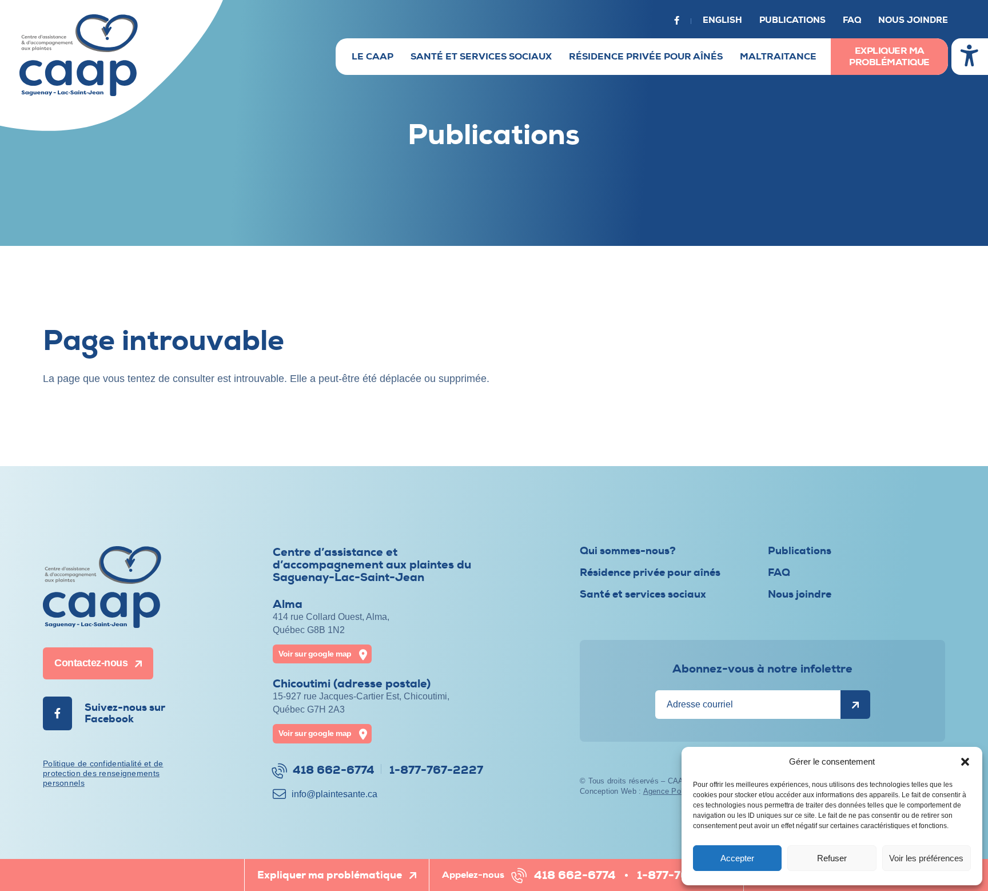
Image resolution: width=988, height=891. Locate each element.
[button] (965, 761)
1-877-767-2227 (684, 875)
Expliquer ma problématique (889, 56)
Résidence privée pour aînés (646, 56)
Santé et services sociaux (481, 56)
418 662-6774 (575, 875)
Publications (792, 20)
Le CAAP (372, 56)
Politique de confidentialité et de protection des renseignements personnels (103, 773)
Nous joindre (913, 20)
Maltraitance (778, 56)
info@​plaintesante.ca (334, 794)
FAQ (852, 20)
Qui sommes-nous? (628, 551)
